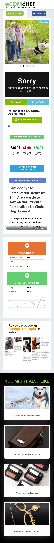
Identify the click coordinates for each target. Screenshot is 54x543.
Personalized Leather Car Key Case (27, 454)
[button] (15, 13)
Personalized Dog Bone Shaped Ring (27, 415)
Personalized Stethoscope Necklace (27, 531)
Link (29, 257)
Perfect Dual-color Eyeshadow (27, 492)
